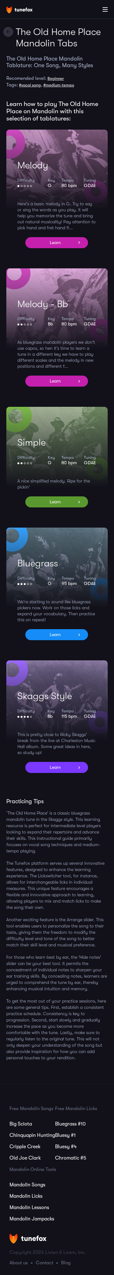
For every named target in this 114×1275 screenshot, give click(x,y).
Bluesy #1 (65, 1135)
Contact (44, 1263)
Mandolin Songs (27, 1185)
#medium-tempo (58, 85)
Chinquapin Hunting (32, 1135)
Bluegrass (37, 563)
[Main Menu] (105, 9)
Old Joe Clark (25, 1158)
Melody (32, 165)
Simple (31, 442)
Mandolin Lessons (29, 1207)
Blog (66, 1263)
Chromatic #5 (70, 1158)
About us (19, 1263)
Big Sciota (21, 1124)
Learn (55, 242)
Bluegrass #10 (70, 1124)
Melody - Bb (42, 304)
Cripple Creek (25, 1146)
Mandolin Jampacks (32, 1219)
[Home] (25, 10)
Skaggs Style (44, 696)
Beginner (56, 78)
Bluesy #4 (66, 1146)
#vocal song (30, 85)
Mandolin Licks (26, 1196)
